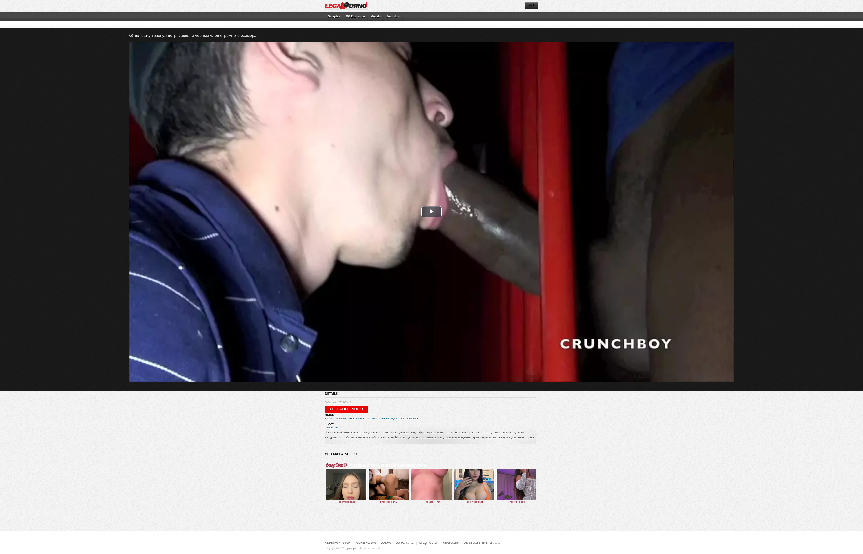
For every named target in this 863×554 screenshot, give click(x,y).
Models (376, 16)
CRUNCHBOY (355, 418)
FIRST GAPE (451, 543)
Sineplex (334, 16)
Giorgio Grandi (428, 543)
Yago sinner (411, 418)
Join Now (393, 16)
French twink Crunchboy (376, 418)
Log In (531, 5)
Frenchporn (331, 427)
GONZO (386, 543)
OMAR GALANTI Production (482, 543)
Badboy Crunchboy (335, 418)
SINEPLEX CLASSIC (338, 543)
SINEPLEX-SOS (366, 543)
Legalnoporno (352, 548)
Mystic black (398, 418)
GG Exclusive (355, 16)
